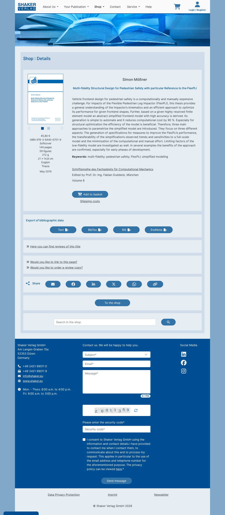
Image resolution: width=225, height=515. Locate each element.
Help (149, 6)
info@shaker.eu (33, 376)
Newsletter (161, 494)
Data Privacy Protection (64, 494)
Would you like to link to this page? (53, 262)
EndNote (156, 230)
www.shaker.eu (33, 381)
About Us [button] (49, 6)
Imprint (112, 494)
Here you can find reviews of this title (55, 246)
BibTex (92, 230)
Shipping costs (90, 201)
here (119, 469)
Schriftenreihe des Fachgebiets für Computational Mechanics (112, 169)
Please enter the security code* (103, 422)
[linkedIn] (183, 354)
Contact (115, 6)
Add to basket (92, 194)
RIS (124, 230)
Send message (116, 481)
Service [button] (132, 6)
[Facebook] (183, 362)
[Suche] (168, 322)
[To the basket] (177, 6)
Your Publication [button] (75, 6)
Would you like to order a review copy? (56, 267)
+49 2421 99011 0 (35, 366)
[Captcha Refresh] (136, 410)
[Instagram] (183, 371)
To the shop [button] (112, 303)
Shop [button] (100, 6)
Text (61, 230)
